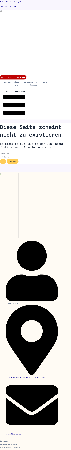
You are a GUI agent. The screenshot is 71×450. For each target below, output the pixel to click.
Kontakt (26, 82)
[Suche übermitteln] (3, 161)
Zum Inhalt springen (10, 1)
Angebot (11, 82)
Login (44, 82)
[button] (10, 447)
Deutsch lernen (8, 6)
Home (6, 82)
